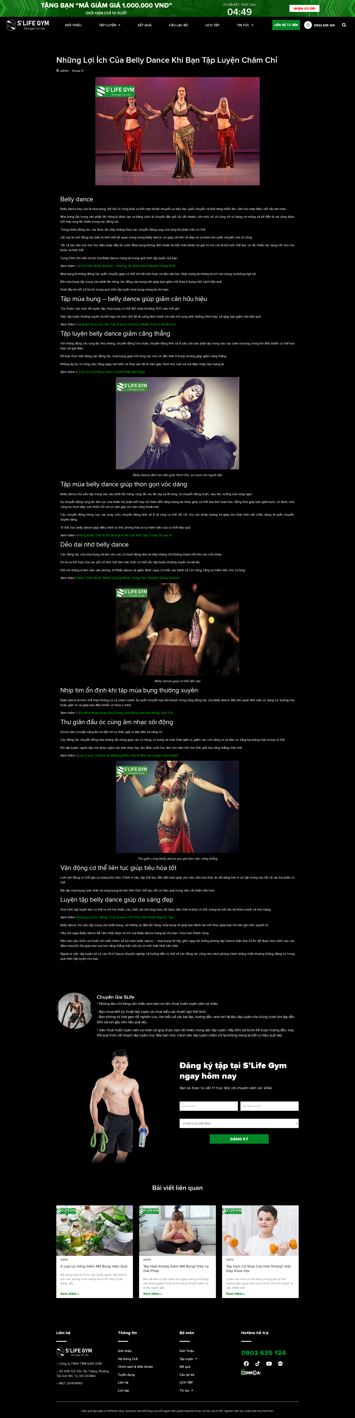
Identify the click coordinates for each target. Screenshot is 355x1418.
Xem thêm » (69, 1293)
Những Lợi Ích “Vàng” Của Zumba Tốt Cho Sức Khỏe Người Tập (124, 917)
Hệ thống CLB (128, 1359)
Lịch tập (123, 1390)
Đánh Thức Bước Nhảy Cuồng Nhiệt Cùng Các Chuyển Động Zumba (128, 578)
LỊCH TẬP (212, 25)
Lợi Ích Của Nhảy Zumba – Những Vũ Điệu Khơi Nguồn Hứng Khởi (125, 266)
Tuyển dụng (126, 1374)
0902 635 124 (324, 25)
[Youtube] (269, 1364)
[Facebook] (246, 1364)
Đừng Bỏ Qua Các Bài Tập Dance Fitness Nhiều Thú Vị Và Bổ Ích (125, 324)
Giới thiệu (125, 1351)
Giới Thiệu (73, 25)
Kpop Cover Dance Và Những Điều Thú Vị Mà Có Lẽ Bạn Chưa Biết (127, 755)
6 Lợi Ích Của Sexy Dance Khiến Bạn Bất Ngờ (110, 372)
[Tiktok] (257, 1364)
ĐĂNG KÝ (239, 1139)
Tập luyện (107, 25)
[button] (304, 8)
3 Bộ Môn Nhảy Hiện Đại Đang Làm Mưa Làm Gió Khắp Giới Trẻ (124, 713)
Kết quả (145, 25)
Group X (77, 70)
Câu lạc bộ (178, 25)
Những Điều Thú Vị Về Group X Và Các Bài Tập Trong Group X (124, 535)
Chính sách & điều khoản (135, 1366)
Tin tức (243, 25)
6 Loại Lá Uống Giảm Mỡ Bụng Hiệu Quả (93, 1266)
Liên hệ (123, 1382)
